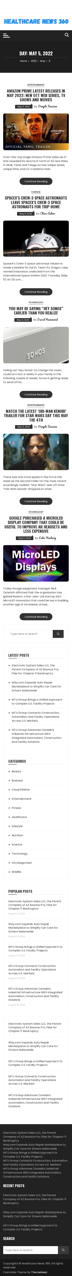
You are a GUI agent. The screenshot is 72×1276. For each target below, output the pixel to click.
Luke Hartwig (47, 538)
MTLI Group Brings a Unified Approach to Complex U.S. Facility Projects (37, 702)
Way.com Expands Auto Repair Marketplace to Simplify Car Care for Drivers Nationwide (36, 686)
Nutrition (17, 835)
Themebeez (39, 1272)
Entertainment (36, 84)
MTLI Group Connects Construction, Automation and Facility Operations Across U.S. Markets (35, 717)
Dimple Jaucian (47, 106)
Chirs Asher (47, 213)
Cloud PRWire (21, 790)
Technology (36, 302)
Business (17, 780)
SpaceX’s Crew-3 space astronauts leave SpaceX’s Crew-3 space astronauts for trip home (36, 202)
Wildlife (16, 872)
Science (36, 192)
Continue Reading (36, 181)
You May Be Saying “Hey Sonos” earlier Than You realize (36, 310)
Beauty (16, 771)
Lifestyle (17, 826)
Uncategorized (21, 863)
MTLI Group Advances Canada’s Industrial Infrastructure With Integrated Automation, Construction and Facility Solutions (36, 736)
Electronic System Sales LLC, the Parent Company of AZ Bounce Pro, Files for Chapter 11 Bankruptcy (35, 669)
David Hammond (47, 319)
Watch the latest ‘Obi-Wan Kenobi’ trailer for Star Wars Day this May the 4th (36, 415)
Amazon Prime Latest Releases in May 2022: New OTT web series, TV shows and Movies (36, 95)
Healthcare (19, 817)
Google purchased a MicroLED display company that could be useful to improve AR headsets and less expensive (36, 524)
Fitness (16, 808)
